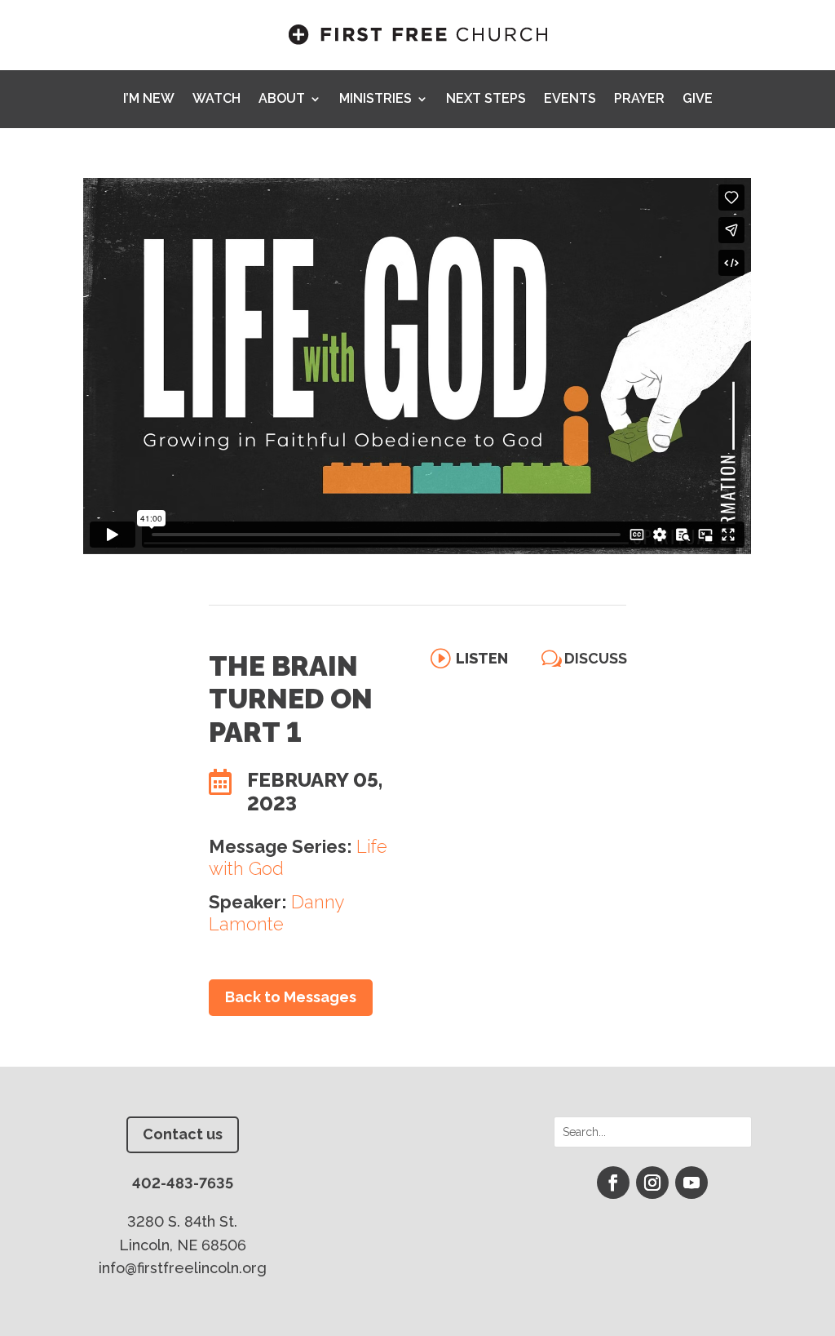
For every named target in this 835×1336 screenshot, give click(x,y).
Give (698, 99)
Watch (216, 99)
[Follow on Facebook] (613, 1182)
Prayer (639, 99)
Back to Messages (290, 996)
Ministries (375, 99)
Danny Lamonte (276, 912)
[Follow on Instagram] (652, 1182)
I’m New (149, 99)
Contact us (183, 1134)
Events (570, 99)
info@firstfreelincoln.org (183, 1267)
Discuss (595, 658)
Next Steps (486, 99)
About (281, 99)
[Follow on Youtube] (691, 1182)
